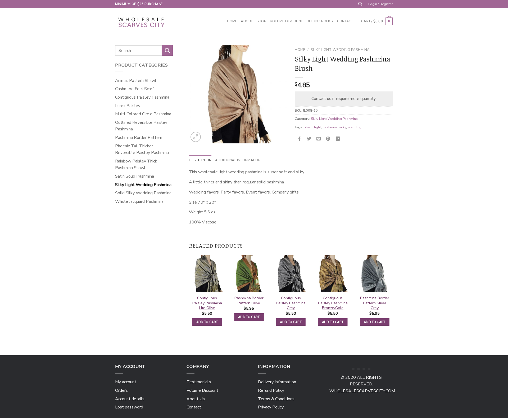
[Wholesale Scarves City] (142, 21)
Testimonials (199, 382)
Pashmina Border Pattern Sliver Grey (374, 303)
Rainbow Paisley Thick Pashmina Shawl (136, 164)
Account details (129, 399)
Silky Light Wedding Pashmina (143, 185)
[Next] (393, 295)
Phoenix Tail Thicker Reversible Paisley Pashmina (142, 149)
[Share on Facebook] (299, 139)
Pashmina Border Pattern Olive (249, 300)
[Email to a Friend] (318, 139)
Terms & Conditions (276, 399)
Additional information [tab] (238, 160)
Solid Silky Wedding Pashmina (143, 193)
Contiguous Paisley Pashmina (142, 97)
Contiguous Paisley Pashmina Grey (291, 303)
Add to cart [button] (207, 322)
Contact (345, 21)
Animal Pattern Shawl (135, 80)
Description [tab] (200, 160)
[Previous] (189, 295)
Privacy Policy (271, 407)
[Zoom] (195, 137)
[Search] (360, 4)
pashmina (330, 127)
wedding (354, 127)
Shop (261, 21)
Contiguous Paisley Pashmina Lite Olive (207, 303)
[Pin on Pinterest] (328, 139)
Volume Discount (286, 21)
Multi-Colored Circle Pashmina (143, 114)
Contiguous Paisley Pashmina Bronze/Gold (333, 303)
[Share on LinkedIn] (337, 139)
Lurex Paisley (127, 106)
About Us (196, 399)
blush (308, 127)
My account (125, 382)
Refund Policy (320, 21)
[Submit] (167, 50)
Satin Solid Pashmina (134, 176)
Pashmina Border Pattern (138, 137)
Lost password (129, 407)
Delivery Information (277, 382)
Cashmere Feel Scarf (134, 89)
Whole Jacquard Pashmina (139, 201)
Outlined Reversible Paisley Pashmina (141, 126)
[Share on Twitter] (309, 139)
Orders (121, 390)
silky (342, 127)
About (247, 21)
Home (232, 21)
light (317, 127)
